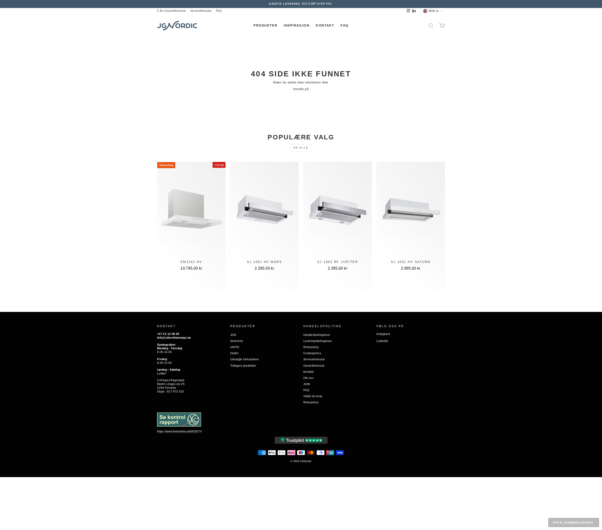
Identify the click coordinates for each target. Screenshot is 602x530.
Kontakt (325, 25)
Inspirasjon (296, 25)
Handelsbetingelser (316, 335)
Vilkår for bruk (312, 396)
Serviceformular (201, 10)
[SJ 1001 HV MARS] (264, 211)
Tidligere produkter (243, 365)
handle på (301, 89)
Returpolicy (311, 347)
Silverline (236, 341)
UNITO (234, 347)
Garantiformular (314, 365)
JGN (233, 335)
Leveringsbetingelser (317, 341)
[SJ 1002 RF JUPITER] (337, 211)
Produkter (265, 25)
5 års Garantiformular (171, 10)
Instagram (383, 334)
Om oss (308, 378)
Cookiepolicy (312, 353)
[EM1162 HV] (191, 211)
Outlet (234, 353)
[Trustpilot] (301, 440)
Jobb (306, 384)
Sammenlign (191, 283)
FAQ (219, 10)
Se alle (301, 147)
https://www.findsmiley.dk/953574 (179, 431)
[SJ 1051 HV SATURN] (411, 211)
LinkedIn (382, 341)
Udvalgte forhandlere (244, 359)
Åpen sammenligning (573, 522)
